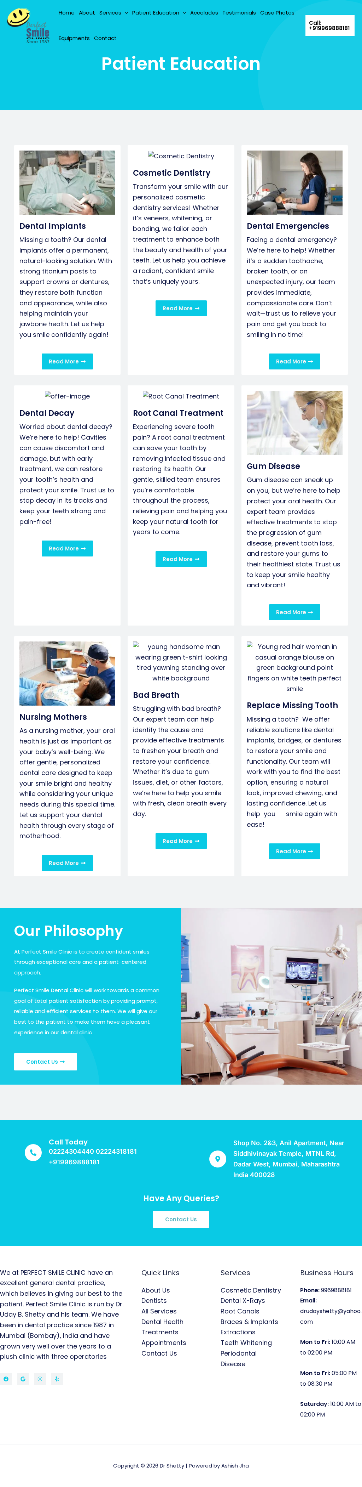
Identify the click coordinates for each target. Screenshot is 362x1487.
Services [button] (110, 12)
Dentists (154, 1300)
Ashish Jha (235, 1465)
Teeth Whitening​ (246, 1342)
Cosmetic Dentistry (251, 1290)
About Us (155, 1290)
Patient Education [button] (155, 12)
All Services (159, 1311)
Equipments (74, 38)
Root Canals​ (240, 1311)
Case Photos (277, 12)
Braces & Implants (249, 1321)
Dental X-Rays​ (243, 1300)
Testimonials (239, 12)
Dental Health (162, 1321)
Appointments (163, 1342)
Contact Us (159, 1353)
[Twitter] (23, 1379)
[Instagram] (40, 1379)
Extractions (238, 1332)
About (87, 12)
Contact (105, 38)
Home (67, 12)
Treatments (160, 1332)
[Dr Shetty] (28, 25)
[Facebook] (6, 1379)
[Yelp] (57, 1379)
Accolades (204, 12)
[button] (124, 12)
